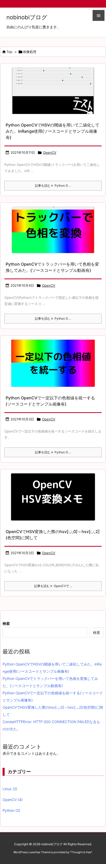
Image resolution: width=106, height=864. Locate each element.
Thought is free (81, 852)
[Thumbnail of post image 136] (53, 497)
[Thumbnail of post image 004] (53, 229)
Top (9, 52)
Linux (10, 789)
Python (11, 810)
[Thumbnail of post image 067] (53, 363)
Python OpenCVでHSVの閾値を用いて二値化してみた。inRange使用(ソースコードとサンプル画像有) (52, 131)
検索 (6, 623)
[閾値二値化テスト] (53, 90)
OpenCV (49, 152)
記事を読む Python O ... (53, 185)
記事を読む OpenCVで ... (53, 586)
